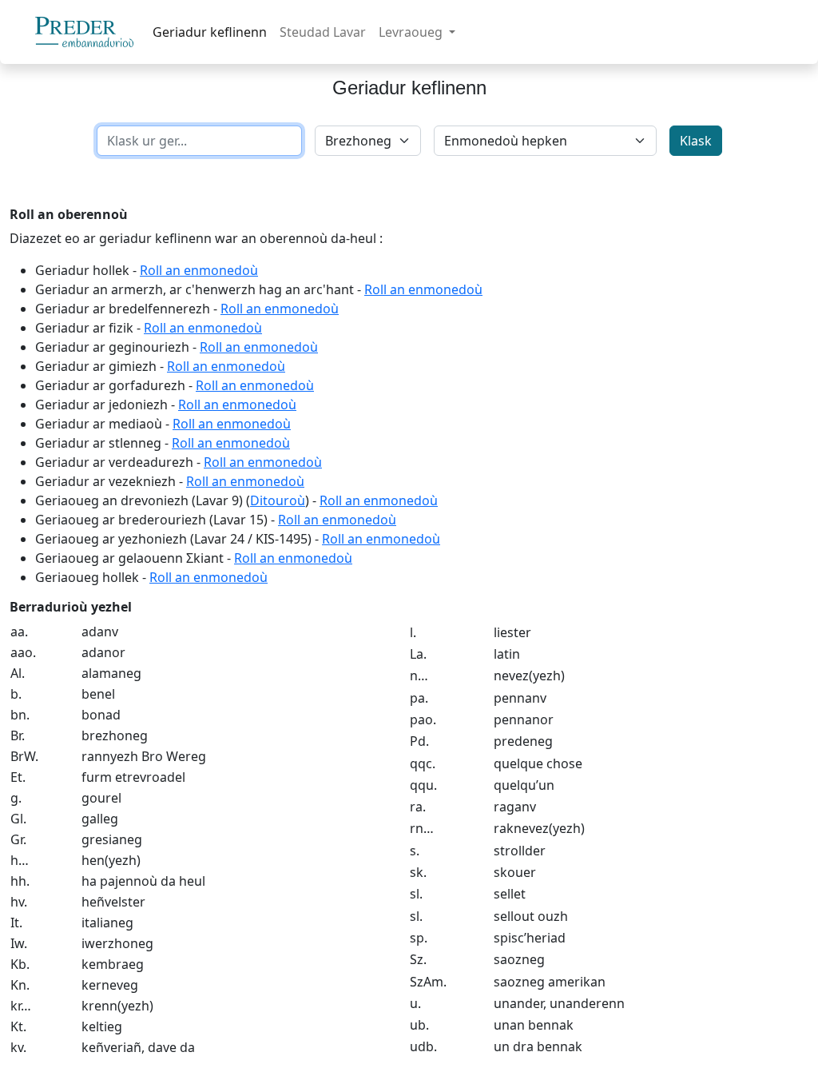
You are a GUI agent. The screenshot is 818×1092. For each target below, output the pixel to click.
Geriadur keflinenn (210, 32)
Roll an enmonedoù (199, 270)
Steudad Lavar (323, 32)
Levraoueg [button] (412, 32)
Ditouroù (277, 500)
